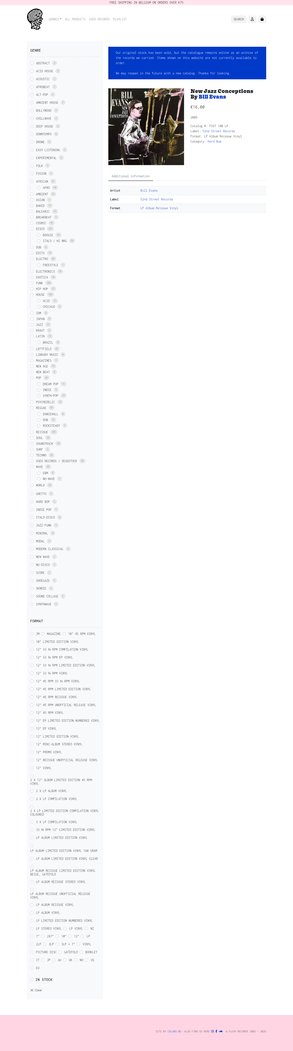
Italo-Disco (45, 517)
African (42, 181)
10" (63, 936)
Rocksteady (51, 425)
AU (59, 960)
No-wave (49, 479)
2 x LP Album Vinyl (51, 791)
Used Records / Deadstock (56, 461)
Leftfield (43, 349)
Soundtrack (44, 443)
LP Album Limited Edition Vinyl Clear (67, 858)
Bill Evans (212, 96)
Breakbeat (43, 217)
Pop (38, 378)
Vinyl (87, 944)
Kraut (40, 330)
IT (37, 960)
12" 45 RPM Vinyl (49, 712)
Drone (40, 142)
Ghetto (41, 494)
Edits (40, 253)
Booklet (91, 952)
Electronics (45, 271)
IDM (38, 313)
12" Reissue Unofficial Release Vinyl (67, 760)
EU (37, 968)
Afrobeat (43, 87)
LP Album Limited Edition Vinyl (62, 837)
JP (48, 960)
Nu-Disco (43, 565)
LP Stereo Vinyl (49, 928)
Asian (40, 200)
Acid (46, 301)
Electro (42, 259)
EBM (45, 473)
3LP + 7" (68, 944)
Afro (46, 187)
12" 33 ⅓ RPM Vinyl (52, 673)
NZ (92, 928)
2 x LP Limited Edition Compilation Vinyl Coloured (64, 812)
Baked (40, 205)
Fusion (41, 173)
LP (88, 936)
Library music (47, 354)
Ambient (42, 194)
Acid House (44, 71)
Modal (40, 541)
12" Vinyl (43, 768)
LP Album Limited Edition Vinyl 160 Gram (63, 851)
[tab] (130, 176)
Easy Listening (48, 150)
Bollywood (43, 110)
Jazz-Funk (43, 525)
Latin (40, 336)
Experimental (46, 158)
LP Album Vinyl (48, 912)
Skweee (41, 588)
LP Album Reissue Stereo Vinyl (61, 882)
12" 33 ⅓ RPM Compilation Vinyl (62, 649)
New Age (42, 366)
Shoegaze (43, 580)
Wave (39, 467)
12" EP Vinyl (46, 728)
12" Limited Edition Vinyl (57, 736)
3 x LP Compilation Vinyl (56, 822)
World (40, 485)
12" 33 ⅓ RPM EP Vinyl (54, 657)
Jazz (39, 324)
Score (40, 572)
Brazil (48, 342)
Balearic (43, 211)
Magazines (43, 360)
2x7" (50, 936)
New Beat (43, 372)
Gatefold (71, 952)
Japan (40, 319)
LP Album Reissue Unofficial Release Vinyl (60, 895)
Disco (40, 229)
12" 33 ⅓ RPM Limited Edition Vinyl (65, 665)
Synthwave (43, 604)
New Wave (43, 557)
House (40, 294)
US (92, 960)
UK (70, 960)
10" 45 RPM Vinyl (82, 634)
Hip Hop (42, 289)
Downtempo (43, 134)
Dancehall (50, 414)
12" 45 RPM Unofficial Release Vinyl (66, 705)
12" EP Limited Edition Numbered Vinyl (68, 720)
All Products (75, 19)
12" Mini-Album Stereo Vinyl (59, 744)
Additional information (131, 176)
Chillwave (43, 118)
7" (37, 936)
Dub (38, 247)
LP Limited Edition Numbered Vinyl (64, 920)
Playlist (120, 19)
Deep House (44, 126)
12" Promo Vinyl (49, 752)
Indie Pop (43, 509)
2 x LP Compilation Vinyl (56, 799)
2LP (38, 944)
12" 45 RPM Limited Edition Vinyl (63, 689)
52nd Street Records (218, 131)
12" (76, 936)
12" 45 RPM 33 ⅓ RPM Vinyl (58, 681)
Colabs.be (174, 1031)
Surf (39, 449)
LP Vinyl (76, 928)
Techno (41, 455)
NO (81, 960)
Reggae (41, 408)
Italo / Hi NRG (55, 241)
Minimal (42, 533)
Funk (39, 283)
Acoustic (43, 79)
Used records (99, 19)
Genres (54, 19)
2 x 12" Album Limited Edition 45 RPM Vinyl (61, 781)
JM (37, 634)
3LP (51, 944)
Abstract (43, 63)
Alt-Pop (42, 94)
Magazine (54, 634)
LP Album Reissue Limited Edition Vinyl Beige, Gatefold (62, 872)
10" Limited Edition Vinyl (57, 642)
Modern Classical (49, 549)
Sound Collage (47, 596)
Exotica (42, 277)
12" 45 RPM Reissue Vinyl (56, 697)
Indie (47, 390)
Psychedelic (45, 402)
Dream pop (50, 384)
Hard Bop (214, 141)
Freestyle (50, 265)
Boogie (48, 235)
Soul (39, 438)
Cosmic (41, 223)
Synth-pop (50, 395)
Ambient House (47, 102)
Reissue (42, 432)
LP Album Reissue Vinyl (159, 208)
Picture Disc (46, 952)
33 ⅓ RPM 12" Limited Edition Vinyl (65, 829)
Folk (39, 166)
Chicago (49, 306)
